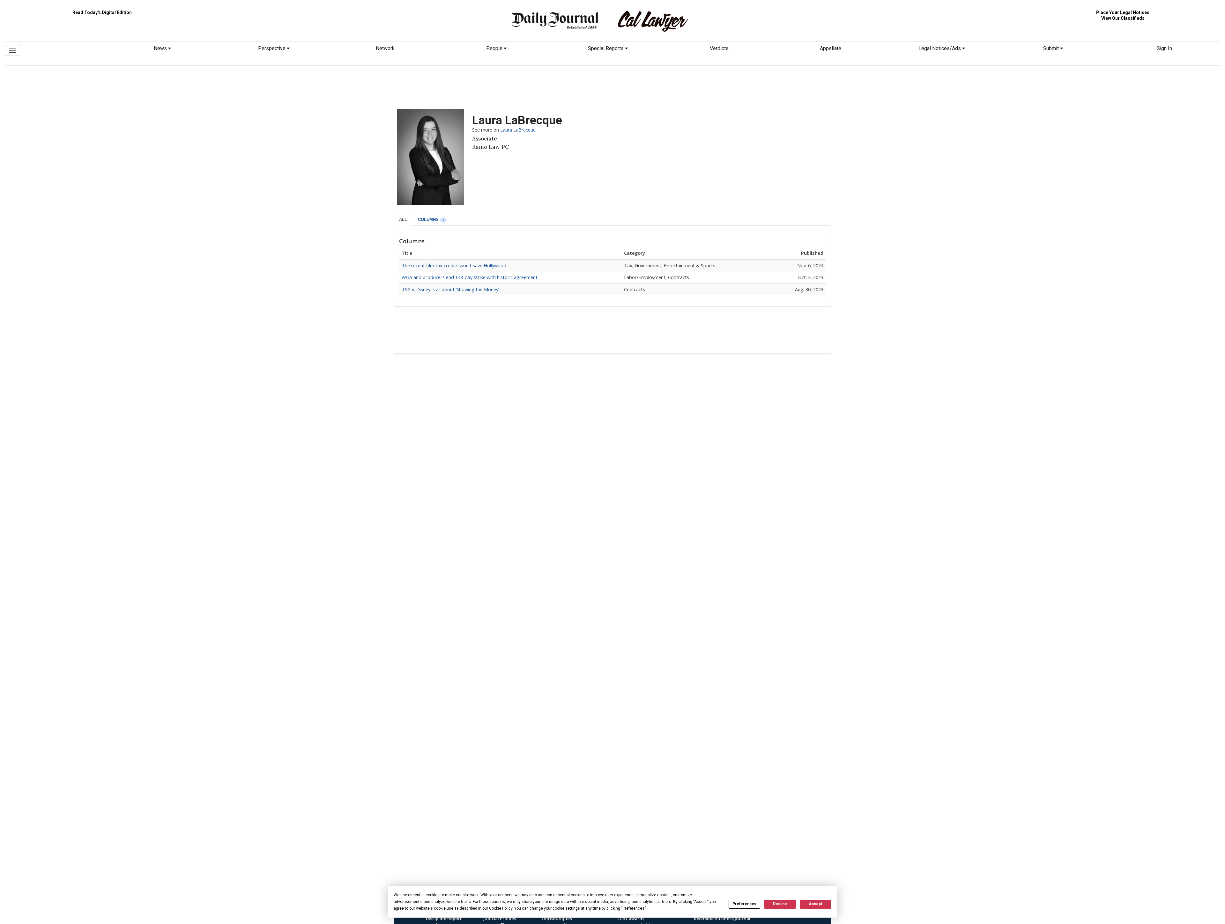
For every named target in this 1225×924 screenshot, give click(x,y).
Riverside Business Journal (722, 918)
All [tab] (403, 219)
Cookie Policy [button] (500, 908)
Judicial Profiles (499, 918)
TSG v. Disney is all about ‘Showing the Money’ (450, 289)
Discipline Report (444, 918)
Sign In (1164, 48)
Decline (780, 904)
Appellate (830, 48)
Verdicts (719, 48)
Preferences (744, 904)
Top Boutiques (556, 918)
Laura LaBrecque (518, 130)
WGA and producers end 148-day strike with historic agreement (470, 277)
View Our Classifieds (1123, 18)
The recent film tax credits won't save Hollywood (454, 265)
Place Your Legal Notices (1122, 12)
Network (385, 48)
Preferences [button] (633, 908)
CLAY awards (630, 918)
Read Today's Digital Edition (102, 12)
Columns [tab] (431, 219)
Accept (815, 904)
